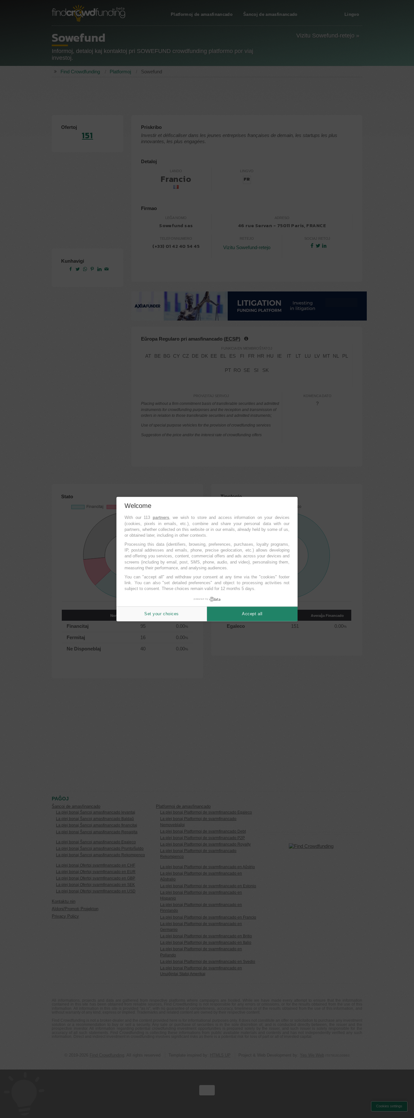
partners (161, 517)
